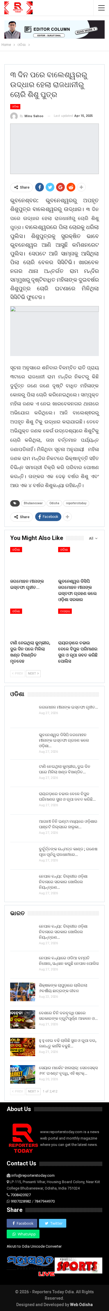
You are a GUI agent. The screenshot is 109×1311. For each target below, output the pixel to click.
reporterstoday (76, 503)
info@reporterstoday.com (33, 1175)
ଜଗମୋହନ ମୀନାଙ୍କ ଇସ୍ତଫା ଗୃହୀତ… (68, 707)
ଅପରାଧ (65, 611)
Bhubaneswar (33, 503)
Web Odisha (81, 1304)
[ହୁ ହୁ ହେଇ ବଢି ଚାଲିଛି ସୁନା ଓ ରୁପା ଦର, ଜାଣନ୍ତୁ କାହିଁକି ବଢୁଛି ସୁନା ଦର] (22, 1047)
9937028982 (21, 1201)
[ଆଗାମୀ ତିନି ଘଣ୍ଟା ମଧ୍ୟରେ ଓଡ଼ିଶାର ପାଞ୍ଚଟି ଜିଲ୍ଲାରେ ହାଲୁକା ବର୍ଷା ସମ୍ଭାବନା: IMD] (22, 828)
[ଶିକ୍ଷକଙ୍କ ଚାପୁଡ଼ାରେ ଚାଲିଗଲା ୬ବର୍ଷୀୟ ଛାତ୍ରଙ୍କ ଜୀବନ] (22, 992)
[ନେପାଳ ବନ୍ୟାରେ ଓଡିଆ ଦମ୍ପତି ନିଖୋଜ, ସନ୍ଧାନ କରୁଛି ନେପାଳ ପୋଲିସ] (22, 964)
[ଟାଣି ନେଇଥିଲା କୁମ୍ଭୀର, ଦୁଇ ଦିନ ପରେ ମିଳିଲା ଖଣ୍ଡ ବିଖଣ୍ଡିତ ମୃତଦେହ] (30, 623)
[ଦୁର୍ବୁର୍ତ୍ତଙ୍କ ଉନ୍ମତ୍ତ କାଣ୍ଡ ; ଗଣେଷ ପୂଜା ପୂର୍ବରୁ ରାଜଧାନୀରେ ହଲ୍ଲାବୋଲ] (22, 855)
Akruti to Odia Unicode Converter (34, 1246)
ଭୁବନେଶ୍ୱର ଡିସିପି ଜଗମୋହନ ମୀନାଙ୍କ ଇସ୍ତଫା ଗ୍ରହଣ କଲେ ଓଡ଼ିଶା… (64, 740)
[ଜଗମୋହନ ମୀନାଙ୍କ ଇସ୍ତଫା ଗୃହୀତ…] (30, 561)
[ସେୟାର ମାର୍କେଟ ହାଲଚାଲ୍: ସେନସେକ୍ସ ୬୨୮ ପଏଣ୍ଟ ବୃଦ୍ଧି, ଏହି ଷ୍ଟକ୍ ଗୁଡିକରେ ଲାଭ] (22, 1074)
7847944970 (44, 1201)
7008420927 (20, 1195)
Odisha (54, 503)
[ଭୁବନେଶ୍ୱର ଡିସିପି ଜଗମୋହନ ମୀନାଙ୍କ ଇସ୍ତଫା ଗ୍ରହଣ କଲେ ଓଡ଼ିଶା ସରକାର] (78, 561)
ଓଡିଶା (15, 106)
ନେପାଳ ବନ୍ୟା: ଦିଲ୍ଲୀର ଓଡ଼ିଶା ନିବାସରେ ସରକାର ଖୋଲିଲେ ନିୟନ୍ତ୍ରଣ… (63, 882)
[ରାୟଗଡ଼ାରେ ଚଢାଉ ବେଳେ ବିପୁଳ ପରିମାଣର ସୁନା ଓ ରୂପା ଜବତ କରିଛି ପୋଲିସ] (78, 623)
